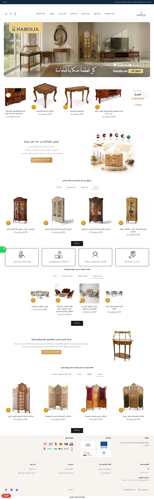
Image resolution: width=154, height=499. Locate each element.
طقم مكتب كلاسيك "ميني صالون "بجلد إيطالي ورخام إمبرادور (64, 309)
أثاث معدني (62, 14)
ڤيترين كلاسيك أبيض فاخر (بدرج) (58, 229)
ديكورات (51, 14)
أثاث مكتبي (73, 14)
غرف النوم (97, 14)
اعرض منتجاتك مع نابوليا (27, 473)
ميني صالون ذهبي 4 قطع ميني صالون (89, 308)
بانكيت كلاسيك (67, 276)
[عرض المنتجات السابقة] (146, 95)
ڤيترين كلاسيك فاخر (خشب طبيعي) (95, 229)
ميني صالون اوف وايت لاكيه (114, 308)
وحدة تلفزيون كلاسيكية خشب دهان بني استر (108, 112)
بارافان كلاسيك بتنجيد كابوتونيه (58, 416)
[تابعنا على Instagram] (6, 489)
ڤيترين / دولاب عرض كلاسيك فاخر (20, 229)
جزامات (58, 187)
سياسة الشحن (106, 473)
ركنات (55, 276)
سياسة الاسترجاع (105, 469)
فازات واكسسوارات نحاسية (61, 374)
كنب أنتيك (84, 187)
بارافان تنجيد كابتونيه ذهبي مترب (21, 416)
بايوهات (89, 374)
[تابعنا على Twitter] (11, 489)
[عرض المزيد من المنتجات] (8, 95)
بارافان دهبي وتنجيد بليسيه (96, 416)
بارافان (100, 374)
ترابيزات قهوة (83, 276)
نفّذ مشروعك (40, 14)
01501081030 (144, 473)
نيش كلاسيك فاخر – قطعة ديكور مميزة (133, 230)
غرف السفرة (85, 14)
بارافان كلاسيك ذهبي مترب (133, 416)
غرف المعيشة (109, 14)
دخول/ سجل (69, 469)
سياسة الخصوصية (129, 489)
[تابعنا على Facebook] (17, 489)
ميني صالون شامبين (39, 307)
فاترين (96, 187)
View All (77, 323)
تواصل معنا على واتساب (51, 352)
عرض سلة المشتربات (65, 473)
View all (77, 243)
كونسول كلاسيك (77, 111)
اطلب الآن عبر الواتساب (41, 160)
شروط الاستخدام (143, 489)
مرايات (79, 374)
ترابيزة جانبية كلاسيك (45, 111)
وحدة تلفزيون (71, 187)
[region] (77, 49)
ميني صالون (97, 276)
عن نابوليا (32, 469)
